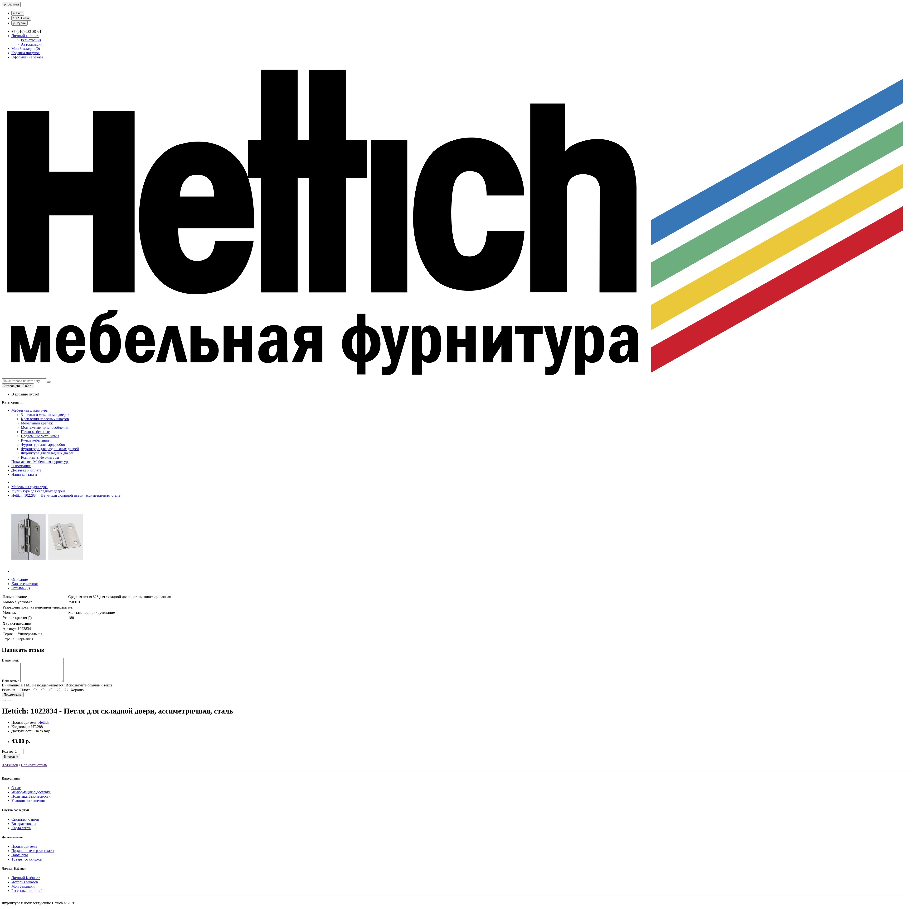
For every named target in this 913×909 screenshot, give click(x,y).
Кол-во (7, 751)
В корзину (11, 756)
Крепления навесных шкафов (45, 419)
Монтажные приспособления (44, 427)
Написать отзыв (34, 765)
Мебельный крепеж (37, 423)
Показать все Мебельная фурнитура (40, 462)
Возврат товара (23, 824)
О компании (21, 466)
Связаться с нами (25, 819)
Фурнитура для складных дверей (47, 453)
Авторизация (31, 44)
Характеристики (24, 584)
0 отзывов (10, 765)
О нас (16, 788)
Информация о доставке (31, 792)
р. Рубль (19, 23)
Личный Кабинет (25, 878)
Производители (24, 846)
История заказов (24, 882)
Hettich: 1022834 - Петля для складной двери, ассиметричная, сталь (65, 495)
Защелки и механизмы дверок (45, 415)
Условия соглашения (28, 801)
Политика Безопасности (31, 796)
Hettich (43, 722)
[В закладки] (4, 700)
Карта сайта (21, 828)
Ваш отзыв (10, 681)
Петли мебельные (35, 432)
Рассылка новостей (27, 891)
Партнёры (19, 855)
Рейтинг (8, 690)
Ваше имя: (10, 660)
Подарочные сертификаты (32, 851)
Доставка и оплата (26, 470)
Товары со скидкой (26, 859)
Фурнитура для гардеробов (43, 445)
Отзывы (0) (20, 588)
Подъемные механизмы (40, 436)
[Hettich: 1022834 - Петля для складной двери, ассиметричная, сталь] (47, 571)
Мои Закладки (23, 886)
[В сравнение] (8, 700)
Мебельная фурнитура (29, 410)
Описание (19, 579)
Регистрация (31, 40)
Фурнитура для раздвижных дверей (50, 449)
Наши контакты (24, 474)
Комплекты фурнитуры (40, 457)
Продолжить (13, 694)
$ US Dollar (21, 18)
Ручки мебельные (35, 440)
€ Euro (17, 13)
